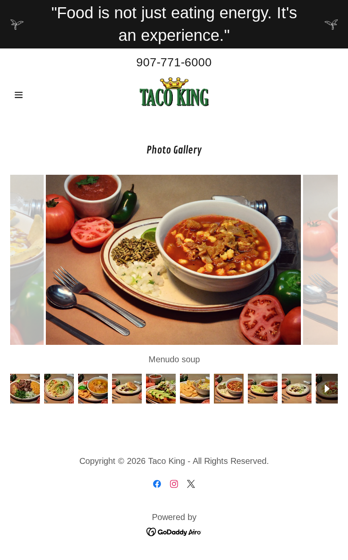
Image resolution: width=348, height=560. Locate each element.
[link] (174, 94)
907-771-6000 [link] (174, 62)
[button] (34, 94)
